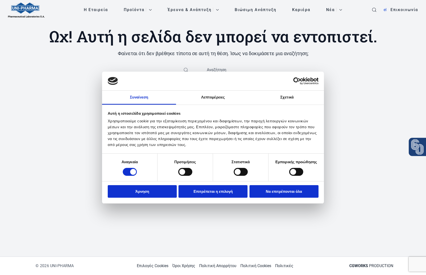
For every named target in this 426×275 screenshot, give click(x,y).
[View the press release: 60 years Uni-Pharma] (417, 147)
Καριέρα (301, 9)
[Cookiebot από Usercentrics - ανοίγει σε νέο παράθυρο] (297, 81)
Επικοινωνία (404, 9)
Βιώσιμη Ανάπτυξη (255, 9)
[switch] (185, 172)
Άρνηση (142, 191)
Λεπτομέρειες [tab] (213, 97)
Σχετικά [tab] (287, 97)
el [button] (385, 9)
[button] (374, 10)
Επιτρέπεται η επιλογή (213, 191)
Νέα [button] (330, 9)
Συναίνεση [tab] (139, 97)
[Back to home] (26, 10)
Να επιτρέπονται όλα (284, 191)
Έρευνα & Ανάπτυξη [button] (190, 9)
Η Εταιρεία (96, 9)
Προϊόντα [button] (134, 9)
